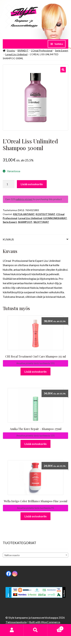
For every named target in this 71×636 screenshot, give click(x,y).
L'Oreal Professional (41, 50)
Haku (35, 630)
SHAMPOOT (25, 221)
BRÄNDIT (23, 50)
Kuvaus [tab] (8, 239)
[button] (63, 69)
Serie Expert (61, 50)
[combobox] (35, 555)
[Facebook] (8, 573)
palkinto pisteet (24, 199)
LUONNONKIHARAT (55, 218)
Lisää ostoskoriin (32, 184)
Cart (54, 627)
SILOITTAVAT (41, 221)
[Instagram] (15, 573)
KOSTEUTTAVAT (45, 214)
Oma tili (12, 630)
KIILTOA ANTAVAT (24, 214)
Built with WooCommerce (44, 622)
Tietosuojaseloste (16, 622)
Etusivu (11, 50)
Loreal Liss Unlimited (16, 54)
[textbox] (35, 555)
